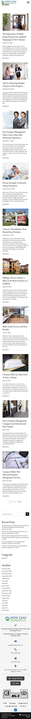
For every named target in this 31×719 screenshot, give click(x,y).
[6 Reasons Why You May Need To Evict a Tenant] (15, 363)
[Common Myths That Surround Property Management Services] (15, 460)
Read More (6, 58)
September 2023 (7, 576)
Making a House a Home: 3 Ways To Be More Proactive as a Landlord (15, 280)
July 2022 (4, 600)
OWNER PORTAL (23, 703)
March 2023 (5, 586)
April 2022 (4, 608)
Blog (3, 558)
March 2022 (5, 610)
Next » (20, 502)
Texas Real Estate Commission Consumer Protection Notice (15, 635)
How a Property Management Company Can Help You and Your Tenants (15, 423)
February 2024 (6, 569)
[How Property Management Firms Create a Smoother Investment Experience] (15, 119)
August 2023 (5, 578)
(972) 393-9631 (15, 653)
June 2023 (5, 581)
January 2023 (6, 588)
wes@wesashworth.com (15, 645)
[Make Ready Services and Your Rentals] (15, 315)
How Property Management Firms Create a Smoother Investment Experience (14, 135)
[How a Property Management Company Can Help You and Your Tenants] (15, 409)
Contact (23, 706)
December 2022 (6, 591)
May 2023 (4, 583)
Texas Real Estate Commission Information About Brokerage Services (15, 629)
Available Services (11, 706)
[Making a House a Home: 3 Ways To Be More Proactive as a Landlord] (15, 266)
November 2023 (6, 574)
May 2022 (4, 605)
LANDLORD (12, 703)
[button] (28, 2)
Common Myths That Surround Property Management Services (11, 474)
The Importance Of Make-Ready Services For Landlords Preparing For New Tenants (14, 36)
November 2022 (6, 593)
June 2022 (5, 603)
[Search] (27, 514)
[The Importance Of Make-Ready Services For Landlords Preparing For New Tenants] (15, 22)
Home (5, 703)
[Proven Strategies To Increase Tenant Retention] (15, 171)
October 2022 (6, 596)
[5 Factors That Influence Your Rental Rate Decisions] (15, 217)
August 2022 (5, 598)
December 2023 (6, 571)
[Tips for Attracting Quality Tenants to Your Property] (15, 71)
